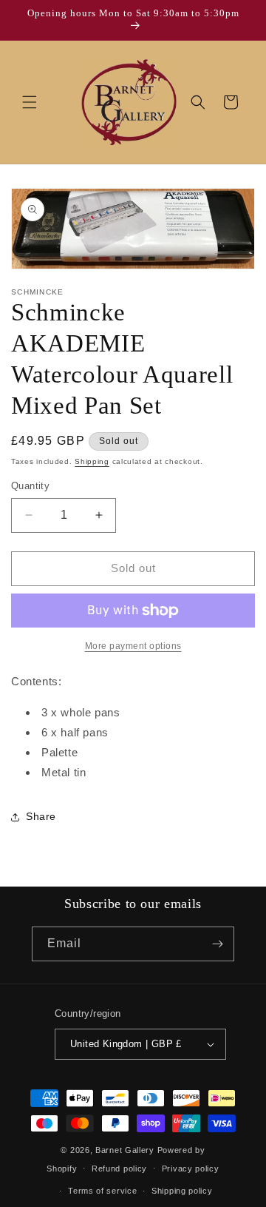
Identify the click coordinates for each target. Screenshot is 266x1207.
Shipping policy (182, 1190)
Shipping (92, 461)
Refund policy (119, 1168)
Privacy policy (190, 1168)
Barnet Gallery (124, 1150)
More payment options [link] (133, 646)
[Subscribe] (217, 944)
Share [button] (41, 816)
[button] (29, 102)
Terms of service (102, 1190)
